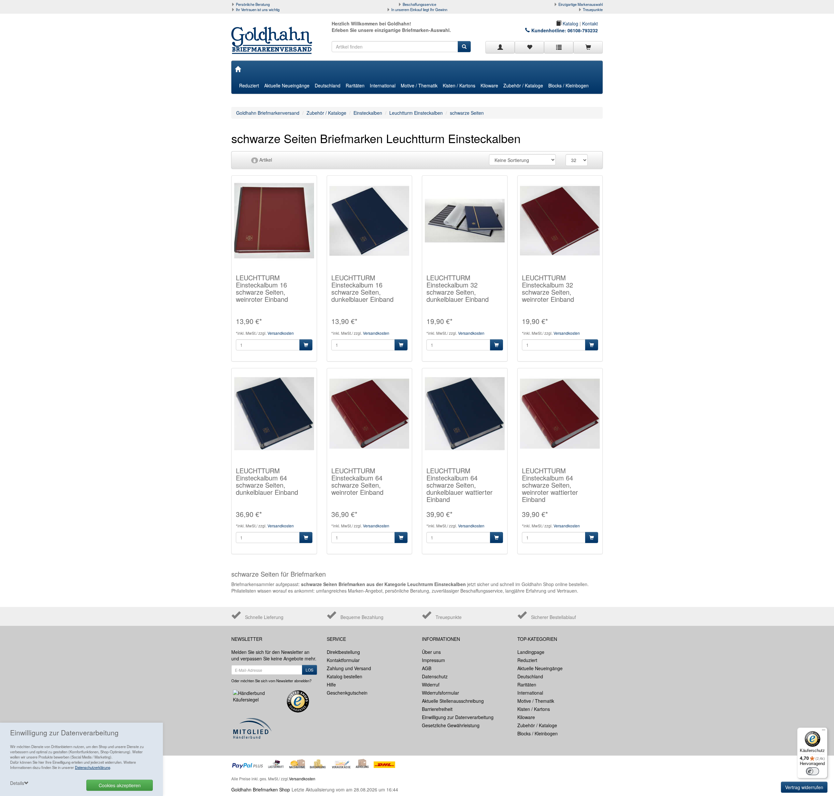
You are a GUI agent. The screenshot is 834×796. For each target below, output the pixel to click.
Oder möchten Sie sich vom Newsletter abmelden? (271, 680)
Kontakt (590, 23)
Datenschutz (435, 676)
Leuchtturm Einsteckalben (416, 113)
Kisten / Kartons (459, 85)
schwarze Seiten (467, 113)
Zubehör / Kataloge (523, 85)
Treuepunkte (593, 9)
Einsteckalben (367, 113)
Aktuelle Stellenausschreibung (453, 701)
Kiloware (489, 85)
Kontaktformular (343, 660)
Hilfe (331, 684)
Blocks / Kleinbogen (568, 85)
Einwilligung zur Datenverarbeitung (458, 717)
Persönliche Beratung (253, 4)
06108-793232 (583, 30)
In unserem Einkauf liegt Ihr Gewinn (419, 9)
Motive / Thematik (419, 85)
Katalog (569, 23)
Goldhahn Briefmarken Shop (260, 789)
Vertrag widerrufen (804, 787)
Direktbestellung (343, 652)
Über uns (431, 652)
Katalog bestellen (344, 676)
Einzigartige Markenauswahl (580, 4)
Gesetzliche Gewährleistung (451, 725)
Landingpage (530, 652)
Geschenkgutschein (347, 692)
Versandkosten (280, 333)
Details (17, 783)
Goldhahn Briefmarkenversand (267, 113)
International (382, 85)
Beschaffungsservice (419, 4)
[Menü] (823, 731)
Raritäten (355, 85)
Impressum (433, 660)
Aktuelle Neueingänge (286, 85)
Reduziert (249, 85)
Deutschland (327, 85)
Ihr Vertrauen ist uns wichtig (258, 9)
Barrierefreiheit (437, 709)
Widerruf (430, 684)
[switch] (812, 771)
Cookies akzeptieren (120, 785)
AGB (426, 668)
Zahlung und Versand (349, 668)
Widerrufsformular (440, 692)
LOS (309, 669)
